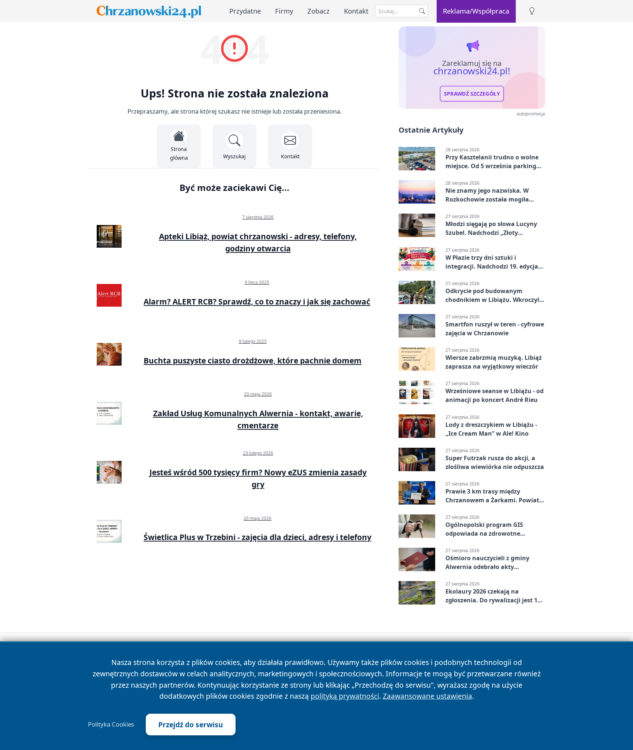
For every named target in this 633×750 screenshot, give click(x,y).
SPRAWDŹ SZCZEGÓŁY (472, 93)
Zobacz (318, 10)
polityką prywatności (345, 696)
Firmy (284, 10)
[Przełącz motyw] (532, 11)
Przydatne (245, 10)
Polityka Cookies (111, 724)
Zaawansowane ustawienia (427, 696)
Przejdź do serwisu (190, 724)
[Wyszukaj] (422, 11)
